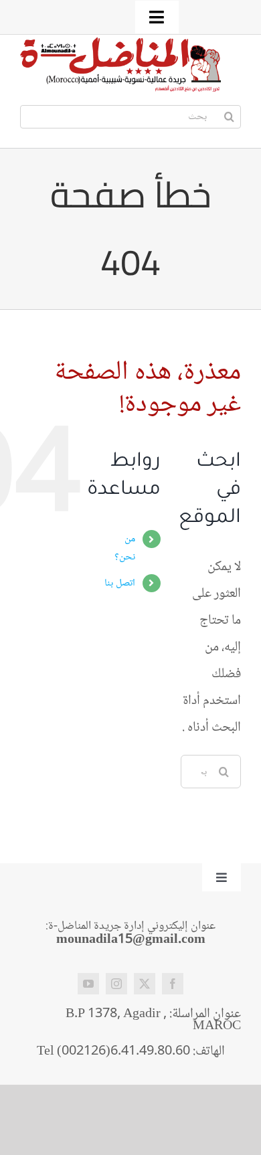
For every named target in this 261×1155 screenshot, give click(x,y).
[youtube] (88, 983)
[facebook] (172, 983)
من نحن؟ (124, 548)
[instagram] (116, 983)
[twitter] (144, 983)
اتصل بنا (119, 583)
